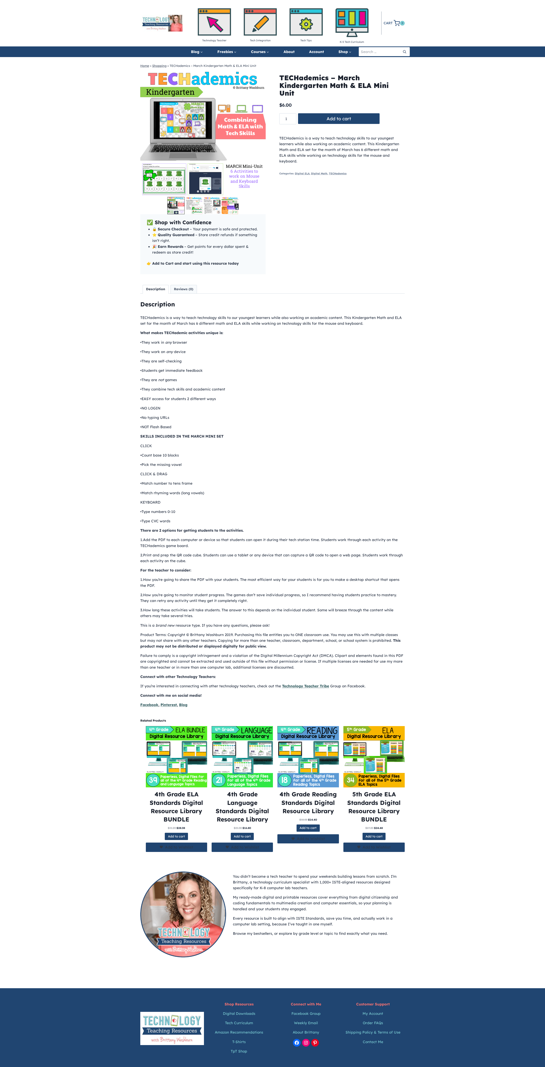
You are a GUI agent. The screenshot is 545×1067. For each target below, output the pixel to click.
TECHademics (338, 173)
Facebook (149, 704)
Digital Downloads (239, 1013)
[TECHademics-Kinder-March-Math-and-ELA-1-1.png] (203, 133)
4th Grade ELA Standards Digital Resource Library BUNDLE (176, 806)
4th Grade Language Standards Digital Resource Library (242, 806)
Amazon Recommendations (239, 1032)
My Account (373, 1013)
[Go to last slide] (169, 205)
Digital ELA (302, 173)
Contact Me (373, 1042)
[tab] (198, 191)
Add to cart (339, 118)
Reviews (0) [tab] (183, 289)
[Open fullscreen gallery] (261, 191)
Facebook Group (306, 1013)
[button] (176, 205)
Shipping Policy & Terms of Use (373, 1032)
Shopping (159, 66)
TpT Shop (239, 1051)
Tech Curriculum (239, 1023)
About (289, 51)
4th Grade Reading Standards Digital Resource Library (308, 802)
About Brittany (306, 1032)
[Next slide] (236, 205)
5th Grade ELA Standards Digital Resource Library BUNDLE (374, 806)
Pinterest (169, 704)
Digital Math (319, 173)
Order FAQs (373, 1023)
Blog (183, 704)
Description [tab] (155, 289)
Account (316, 51)
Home (144, 66)
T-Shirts (239, 1042)
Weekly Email (306, 1023)
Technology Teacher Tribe (305, 686)
